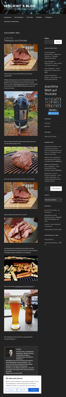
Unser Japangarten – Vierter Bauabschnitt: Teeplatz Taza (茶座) (52, 70)
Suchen (47, 38)
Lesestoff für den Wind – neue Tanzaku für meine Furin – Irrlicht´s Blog (53, 148)
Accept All (33, 390)
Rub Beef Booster (19, 84)
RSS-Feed (47, 126)
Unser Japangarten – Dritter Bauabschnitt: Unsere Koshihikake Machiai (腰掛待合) (53, 159)
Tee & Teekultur (19, 17)
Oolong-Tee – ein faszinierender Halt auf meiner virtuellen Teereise (53, 179)
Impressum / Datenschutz (11, 21)
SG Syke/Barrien (49, 239)
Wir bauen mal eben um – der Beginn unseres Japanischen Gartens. (53, 152)
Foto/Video (30, 17)
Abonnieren (56, 188)
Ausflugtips (48, 17)
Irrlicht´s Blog (19, 6)
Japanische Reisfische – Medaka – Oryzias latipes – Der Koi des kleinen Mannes (53, 77)
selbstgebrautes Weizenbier (24, 286)
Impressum (48, 123)
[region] (22, 385)
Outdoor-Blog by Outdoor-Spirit (53, 229)
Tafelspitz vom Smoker (15, 40)
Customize (11, 390)
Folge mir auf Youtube (50, 136)
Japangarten (7, 17)
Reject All (22, 390)
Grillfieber (39, 17)
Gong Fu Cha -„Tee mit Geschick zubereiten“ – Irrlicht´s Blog (53, 175)
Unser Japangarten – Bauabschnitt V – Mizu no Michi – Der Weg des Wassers (53, 63)
